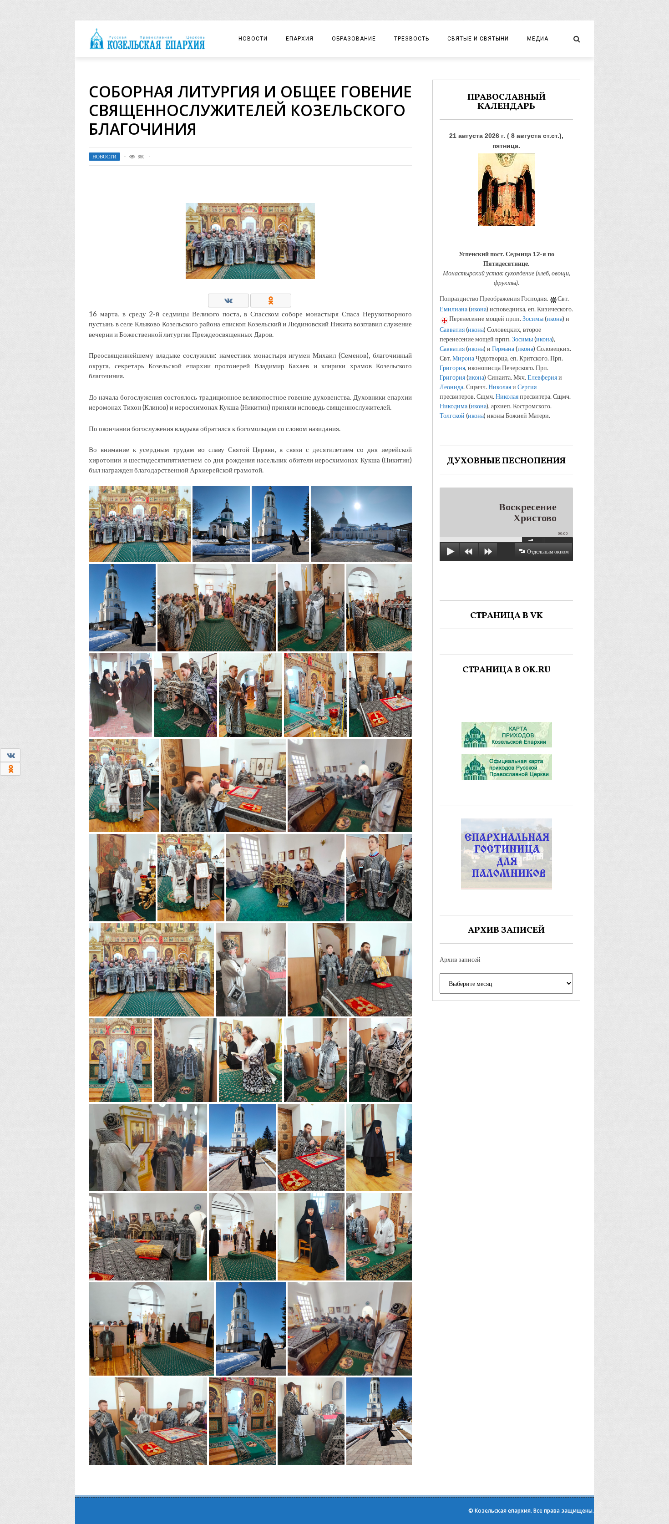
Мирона (463, 358)
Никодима (453, 406)
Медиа (537, 39)
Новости (253, 39)
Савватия (452, 329)
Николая (499, 387)
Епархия (300, 39)
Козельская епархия (503, 1510)
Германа (503, 348)
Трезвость (411, 39)
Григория (452, 367)
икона (479, 309)
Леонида (451, 387)
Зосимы (532, 318)
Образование (354, 39)
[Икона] (506, 187)
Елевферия (542, 377)
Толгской (452, 415)
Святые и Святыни (478, 39)
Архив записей (460, 959)
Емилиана (453, 309)
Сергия (527, 387)
